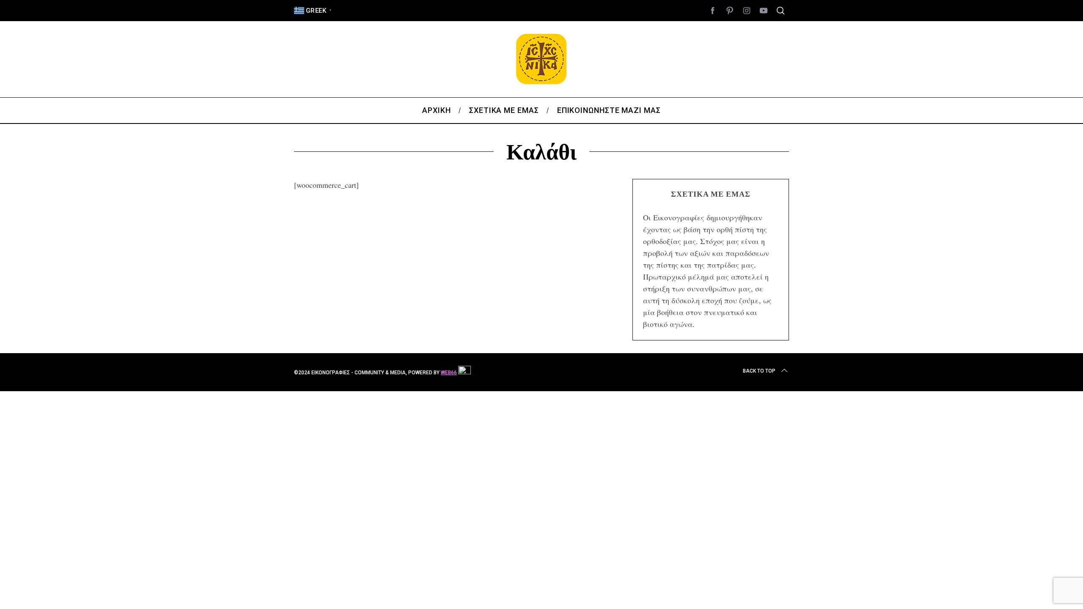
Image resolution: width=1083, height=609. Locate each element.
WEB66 (449, 373)
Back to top (759, 371)
